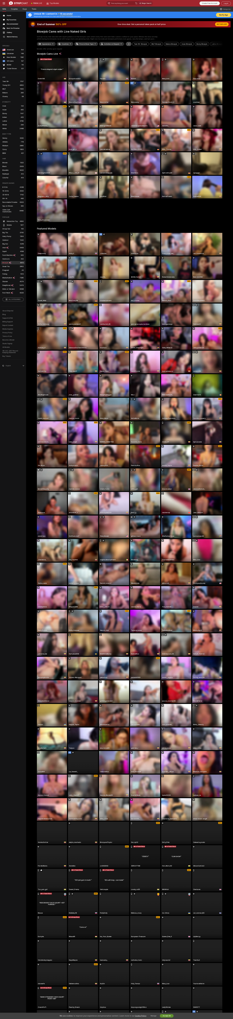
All (129, 44)
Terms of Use (7, 336)
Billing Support (7, 322)
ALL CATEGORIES (14, 299)
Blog (4, 314)
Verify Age (223, 15)
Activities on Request (111, 44)
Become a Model (8, 340)
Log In (226, 3)
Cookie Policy (140, 1016)
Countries (65, 44)
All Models (6, 347)
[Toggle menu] (4, 3)
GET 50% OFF (222, 24)
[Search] (136, 3)
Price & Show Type (86, 44)
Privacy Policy (7, 333)
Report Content (7, 325)
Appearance (46, 44)
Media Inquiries (7, 329)
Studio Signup (7, 343)
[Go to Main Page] (18, 3)
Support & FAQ (7, 318)
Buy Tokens (6, 356)
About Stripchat (7, 311)
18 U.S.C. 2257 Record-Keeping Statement (10, 351)
